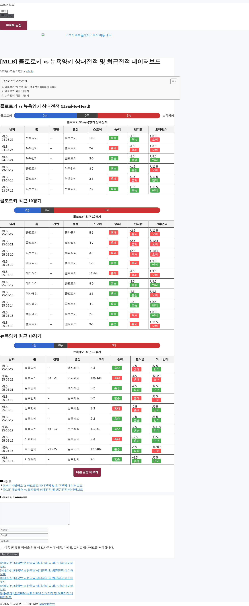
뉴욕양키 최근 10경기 (17, 95)
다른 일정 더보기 (87, 472)
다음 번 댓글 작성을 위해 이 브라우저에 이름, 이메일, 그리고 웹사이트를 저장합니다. (59, 547)
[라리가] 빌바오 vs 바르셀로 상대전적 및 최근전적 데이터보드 (42, 485)
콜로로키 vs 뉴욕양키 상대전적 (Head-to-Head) (31, 86)
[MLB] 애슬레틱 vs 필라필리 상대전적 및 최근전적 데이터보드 (43, 489)
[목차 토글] (172, 81)
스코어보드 (7, 4)
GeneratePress (47, 603)
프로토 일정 (13, 25)
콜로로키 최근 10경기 (17, 91)
